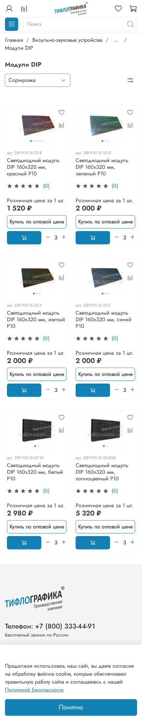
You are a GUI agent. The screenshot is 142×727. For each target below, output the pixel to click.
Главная (14, 40)
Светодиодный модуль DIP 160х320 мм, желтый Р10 (36, 319)
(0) (46, 186)
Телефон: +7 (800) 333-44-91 (50, 626)
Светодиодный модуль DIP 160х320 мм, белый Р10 (35, 471)
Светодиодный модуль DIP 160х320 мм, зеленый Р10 (102, 166)
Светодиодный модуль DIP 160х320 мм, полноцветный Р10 (102, 471)
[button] (31, 141)
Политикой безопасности (34, 690)
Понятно (71, 707)
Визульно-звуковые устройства (67, 40)
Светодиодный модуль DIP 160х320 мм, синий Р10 (103, 319)
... (116, 40)
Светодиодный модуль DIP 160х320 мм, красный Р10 (33, 166)
